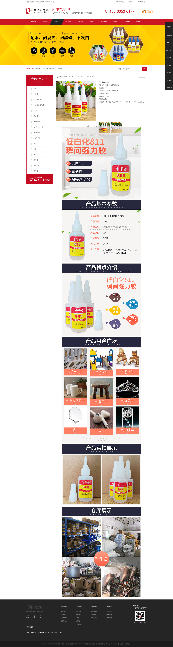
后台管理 (102, 644)
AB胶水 (59, 68)
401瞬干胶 (37, 121)
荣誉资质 (64, 618)
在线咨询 (109, 618)
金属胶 (36, 143)
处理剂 (36, 154)
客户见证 (109, 611)
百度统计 (128, 644)
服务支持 (109, 606)
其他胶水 (37, 165)
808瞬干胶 (37, 132)
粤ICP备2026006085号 (112, 644)
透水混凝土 (34, 632)
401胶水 (42, 68)
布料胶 (36, 94)
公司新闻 (104, 22)
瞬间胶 (48, 68)
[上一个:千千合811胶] (93, 126)
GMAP (82, 644)
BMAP (77, 644)
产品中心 (57, 22)
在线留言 (143, 2)
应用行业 (80, 22)
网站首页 (34, 22)
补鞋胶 (36, 88)
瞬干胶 (36, 160)
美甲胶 (36, 171)
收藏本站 (121, 2)
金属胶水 (53, 68)
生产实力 (69, 22)
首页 (65, 77)
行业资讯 (115, 22)
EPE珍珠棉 (50, 632)
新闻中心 (94, 606)
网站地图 (132, 2)
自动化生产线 (42, 632)
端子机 (56, 632)
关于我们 (45, 22)
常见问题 (94, 618)
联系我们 (139, 22)
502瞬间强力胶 (38, 127)
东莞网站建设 (95, 644)
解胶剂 (36, 149)
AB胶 (35, 110)
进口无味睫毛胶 (39, 105)
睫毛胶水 (37, 68)
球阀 (60, 632)
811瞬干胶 (37, 138)
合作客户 (92, 22)
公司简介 (64, 611)
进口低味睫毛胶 (39, 99)
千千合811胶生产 (89, 77)
